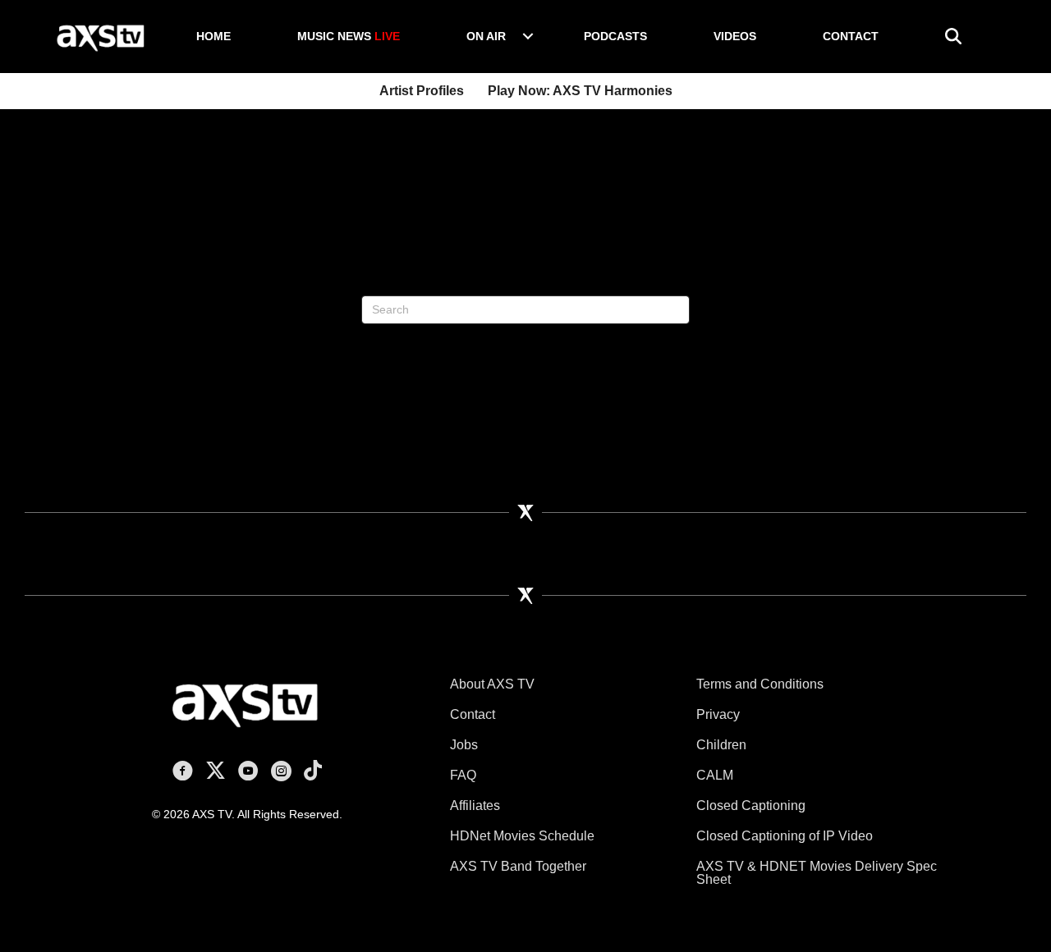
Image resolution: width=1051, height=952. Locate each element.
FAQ (463, 775)
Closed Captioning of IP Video (784, 836)
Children (721, 745)
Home (213, 36)
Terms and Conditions (760, 684)
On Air (486, 36)
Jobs (464, 745)
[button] (528, 36)
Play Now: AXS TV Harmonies (580, 91)
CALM (714, 775)
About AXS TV (492, 684)
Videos (735, 36)
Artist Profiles (421, 91)
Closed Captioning (750, 805)
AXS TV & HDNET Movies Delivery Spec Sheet (816, 872)
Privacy (718, 714)
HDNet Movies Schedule (522, 836)
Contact (851, 36)
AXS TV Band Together (518, 866)
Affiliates (475, 805)
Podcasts (615, 36)
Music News (348, 36)
